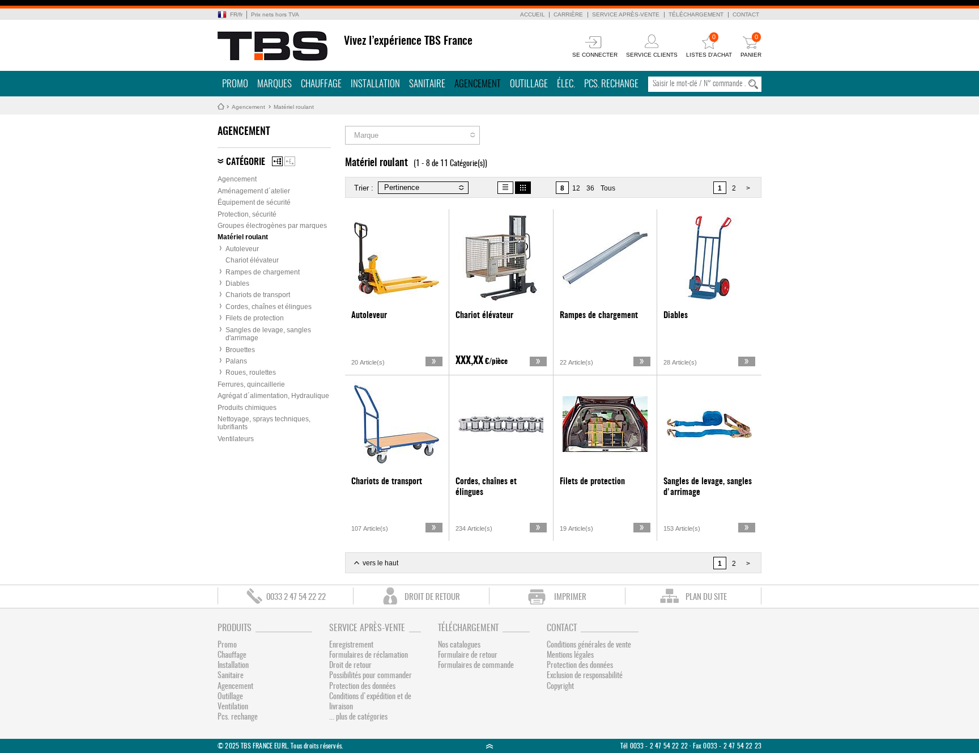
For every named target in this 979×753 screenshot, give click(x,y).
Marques (274, 84)
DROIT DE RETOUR (432, 597)
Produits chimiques (247, 408)
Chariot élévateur (252, 260)
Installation (375, 84)
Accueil (532, 14)
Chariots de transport (257, 295)
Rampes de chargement (262, 272)
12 (576, 188)
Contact (746, 14)
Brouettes (240, 350)
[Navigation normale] (277, 161)
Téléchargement (696, 14)
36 (590, 188)
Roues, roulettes (250, 372)
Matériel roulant (294, 107)
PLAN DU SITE (706, 597)
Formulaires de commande (476, 666)
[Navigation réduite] (289, 161)
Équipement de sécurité (254, 202)
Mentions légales (570, 655)
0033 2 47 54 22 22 (296, 597)
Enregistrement (351, 645)
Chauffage (321, 84)
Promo (235, 84)
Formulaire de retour (467, 655)
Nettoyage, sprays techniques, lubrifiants (264, 423)
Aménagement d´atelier (254, 191)
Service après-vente (625, 14)
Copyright (560, 687)
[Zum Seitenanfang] (489, 746)
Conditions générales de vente (589, 645)
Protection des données (362, 687)
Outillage (529, 84)
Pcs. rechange (611, 84)
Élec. (566, 84)
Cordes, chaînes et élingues (268, 307)
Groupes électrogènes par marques (272, 226)
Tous (608, 188)
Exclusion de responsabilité (585, 676)
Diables (237, 283)
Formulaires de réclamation (368, 655)
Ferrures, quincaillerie (251, 384)
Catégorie (245, 162)
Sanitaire (427, 84)
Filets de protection (254, 318)
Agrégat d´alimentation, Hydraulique (273, 396)
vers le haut (380, 563)
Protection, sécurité (247, 214)
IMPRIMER (570, 597)
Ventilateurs (236, 439)
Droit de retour (350, 666)
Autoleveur (242, 249)
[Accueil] (273, 46)
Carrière (568, 14)
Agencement (477, 84)
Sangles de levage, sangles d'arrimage (268, 334)
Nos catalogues (459, 645)
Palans (236, 361)
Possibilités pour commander (370, 676)
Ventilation (233, 707)
